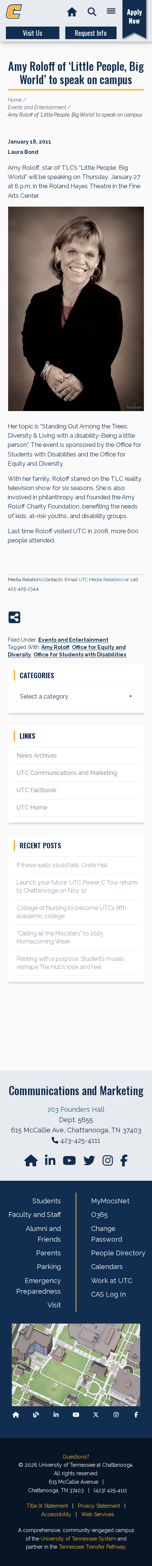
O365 (99, 1214)
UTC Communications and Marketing (67, 772)
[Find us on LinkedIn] (51, 1162)
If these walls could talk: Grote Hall (62, 865)
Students (46, 1201)
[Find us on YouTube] (70, 1162)
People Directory (118, 1253)
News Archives (37, 755)
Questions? (76, 1457)
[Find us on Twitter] (90, 1162)
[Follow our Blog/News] (36, 1414)
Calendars (107, 1266)
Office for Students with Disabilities (80, 655)
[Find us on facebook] (124, 1162)
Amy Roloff (55, 647)
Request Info (91, 33)
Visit (54, 1305)
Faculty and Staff (34, 1214)
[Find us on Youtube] (76, 1414)
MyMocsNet (110, 1201)
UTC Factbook (36, 790)
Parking (49, 1266)
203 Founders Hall (76, 1109)
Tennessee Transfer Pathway (92, 1547)
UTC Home (32, 807)
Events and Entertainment (73, 640)
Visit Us (32, 33)
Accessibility (56, 1514)
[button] (92, 11)
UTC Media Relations (101, 579)
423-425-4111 (80, 1140)
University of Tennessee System (78, 1539)
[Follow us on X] (96, 1414)
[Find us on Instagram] (108, 1162)
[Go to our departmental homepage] (31, 1162)
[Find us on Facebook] (136, 1414)
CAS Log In (108, 1294)
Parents (48, 1253)
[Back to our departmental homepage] (16, 1414)
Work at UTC (111, 1280)
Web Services (97, 1514)
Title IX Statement (47, 1506)
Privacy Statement (99, 1506)
